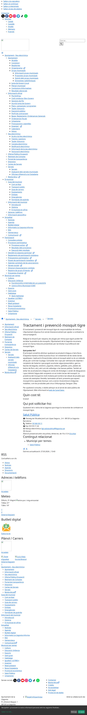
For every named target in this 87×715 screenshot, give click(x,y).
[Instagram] (15, 16)
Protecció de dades (56, 692)
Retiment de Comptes (13, 579)
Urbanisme (9, 676)
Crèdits (51, 685)
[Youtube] (11, 16)
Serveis (38, 319)
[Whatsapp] (26, 16)
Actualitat (5, 625)
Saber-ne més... (7, 712)
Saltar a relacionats (11, 6)
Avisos (7, 462)
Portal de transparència (14, 582)
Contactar (5, 13)
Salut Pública (31, 414)
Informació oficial (12, 327)
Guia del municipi (8, 595)
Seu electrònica (11, 329)
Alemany (11, 29)
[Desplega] (31, 319)
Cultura (8, 648)
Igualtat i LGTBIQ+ (12, 660)
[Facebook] (7, 16)
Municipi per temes (9, 645)
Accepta (81, 712)
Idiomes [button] (8, 19)
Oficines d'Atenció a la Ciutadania (13, 367)
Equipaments (10, 605)
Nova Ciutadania (11, 668)
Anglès (10, 26)
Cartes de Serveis (11, 349)
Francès (11, 31)
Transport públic (11, 600)
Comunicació (10, 643)
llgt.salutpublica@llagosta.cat (53, 428)
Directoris (9, 470)
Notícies (8, 465)
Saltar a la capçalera (11, 1)
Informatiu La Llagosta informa (17, 635)
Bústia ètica (9, 372)
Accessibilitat (53, 687)
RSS (6, 638)
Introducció (9, 617)
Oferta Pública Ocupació (14, 577)
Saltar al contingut (10, 4)
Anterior (4, 515)
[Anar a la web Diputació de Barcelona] (76, 701)
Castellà (11, 24)
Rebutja (74, 712)
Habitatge (9, 658)
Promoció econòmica (13, 671)
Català (10, 21)
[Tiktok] (22, 16)
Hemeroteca (10, 640)
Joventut (8, 663)
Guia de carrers (11, 602)
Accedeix (4, 491)
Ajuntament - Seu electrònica (17, 319)
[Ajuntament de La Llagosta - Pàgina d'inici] (15, 45)
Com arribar (9, 597)
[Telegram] (18, 16)
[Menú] (2, 53)
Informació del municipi (10, 615)
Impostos (8, 347)
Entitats (8, 607)
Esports (8, 653)
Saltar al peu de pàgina (12, 9)
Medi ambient (10, 665)
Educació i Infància (12, 650)
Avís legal (52, 690)
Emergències (10, 610)
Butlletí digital (10, 633)
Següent (11, 515)
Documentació (10, 473)
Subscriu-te (5, 533)
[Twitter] (3, 16)
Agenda (8, 468)
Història (8, 620)
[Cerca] (61, 43)
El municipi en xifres (13, 622)
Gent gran (9, 655)
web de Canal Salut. (57, 390)
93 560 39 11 (37, 423)
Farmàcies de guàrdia (13, 612)
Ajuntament (9, 324)
